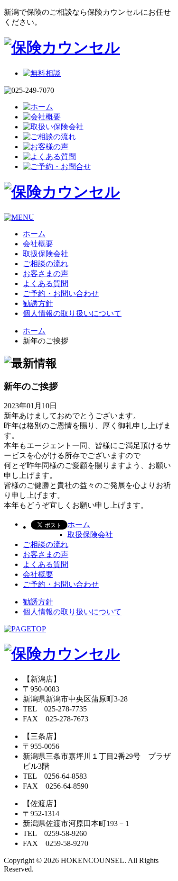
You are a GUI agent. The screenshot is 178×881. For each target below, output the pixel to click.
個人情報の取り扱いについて (72, 313)
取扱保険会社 (45, 254)
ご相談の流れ (45, 264)
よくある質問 (45, 283)
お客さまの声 (45, 274)
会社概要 (38, 244)
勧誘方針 (38, 303)
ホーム (34, 234)
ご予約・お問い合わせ (61, 293)
